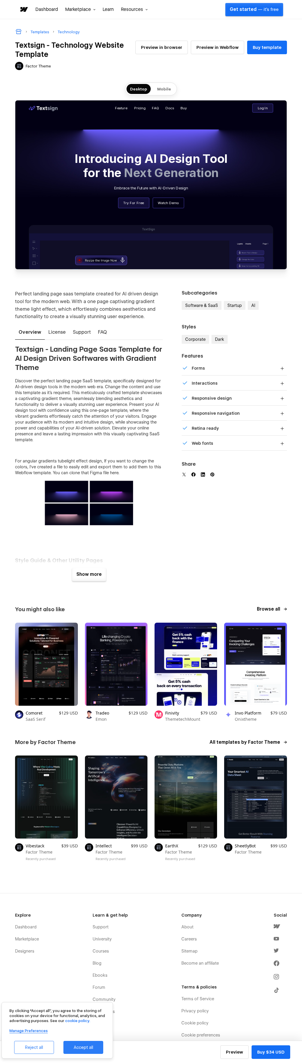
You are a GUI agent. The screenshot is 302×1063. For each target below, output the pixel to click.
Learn (108, 9)
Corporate (195, 339)
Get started (254, 9)
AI (253, 305)
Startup (234, 305)
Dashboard (46, 9)
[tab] (30, 332)
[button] (80, 9)
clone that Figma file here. (94, 472)
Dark (219, 339)
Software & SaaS (201, 305)
